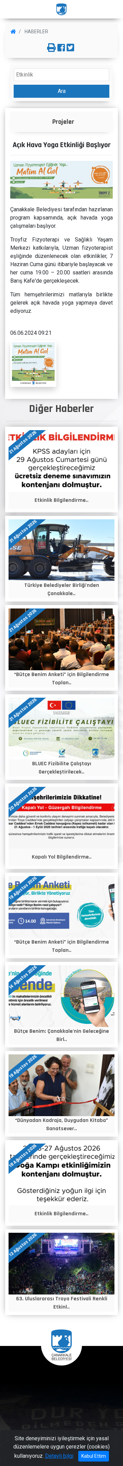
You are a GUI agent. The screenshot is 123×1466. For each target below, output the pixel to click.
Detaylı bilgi (59, 1456)
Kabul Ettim (93, 1456)
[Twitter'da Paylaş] (70, 48)
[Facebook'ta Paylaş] (61, 48)
